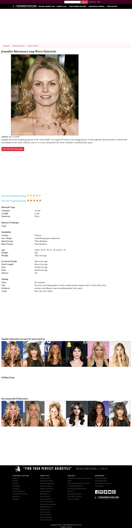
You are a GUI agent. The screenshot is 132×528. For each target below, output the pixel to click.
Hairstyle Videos (73, 499)
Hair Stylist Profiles (74, 496)
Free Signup (99, 486)
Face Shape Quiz (101, 481)
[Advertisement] (66, 27)
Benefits (15, 481)
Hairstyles (61, 6)
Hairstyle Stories (46, 520)
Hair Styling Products (75, 486)
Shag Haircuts (45, 509)
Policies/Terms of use (20, 494)
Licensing (15, 489)
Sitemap (15, 483)
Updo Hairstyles (46, 499)
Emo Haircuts (44, 512)
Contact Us (16, 496)
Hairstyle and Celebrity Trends (78, 483)
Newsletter (16, 486)
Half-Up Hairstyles (46, 502)
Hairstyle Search (46, 517)
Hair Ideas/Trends (96, 6)
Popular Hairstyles (46, 481)
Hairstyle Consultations (103, 483)
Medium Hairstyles (46, 489)
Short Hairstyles (46, 486)
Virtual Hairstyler (46, 6)
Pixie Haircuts (45, 496)
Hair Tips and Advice (74, 494)
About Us (15, 478)
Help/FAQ (15, 499)
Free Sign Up (92, 2)
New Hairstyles (45, 478)
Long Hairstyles (45, 491)
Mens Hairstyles (45, 515)
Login (98, 2)
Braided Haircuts (46, 507)
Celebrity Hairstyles (47, 483)
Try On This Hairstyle (13, 149)
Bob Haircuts (44, 494)
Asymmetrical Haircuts (48, 504)
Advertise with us (18, 491)
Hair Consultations (77, 6)
